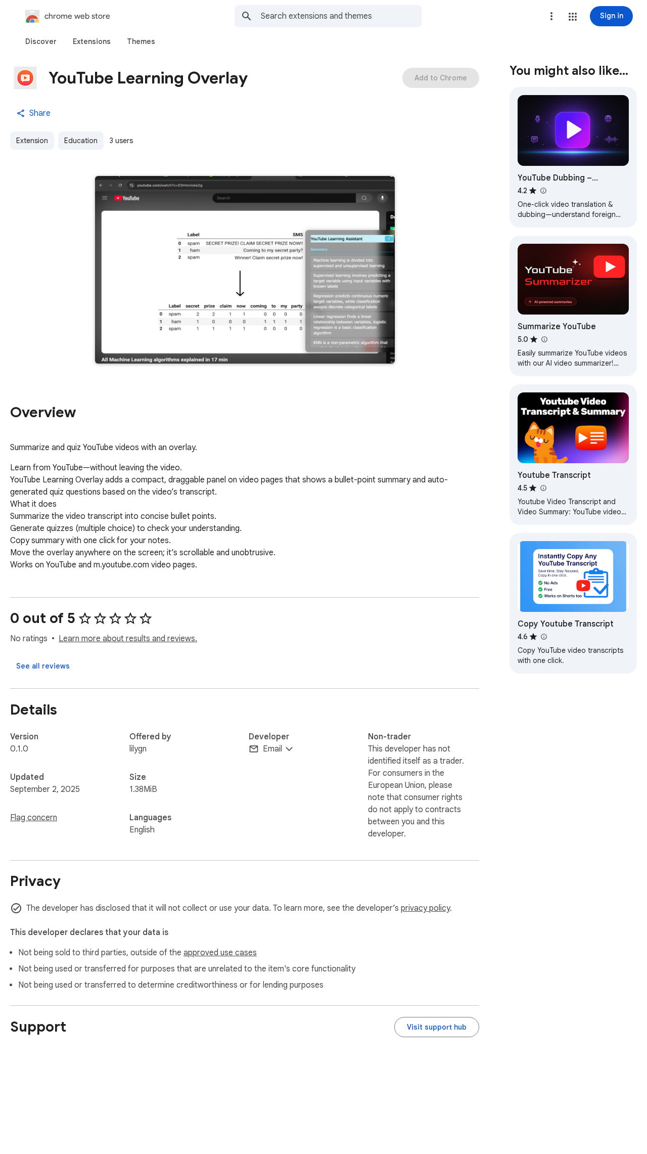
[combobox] (341, 16)
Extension (32, 140)
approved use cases (220, 953)
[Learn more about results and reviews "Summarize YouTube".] (544, 339)
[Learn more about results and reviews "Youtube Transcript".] (543, 488)
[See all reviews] (43, 666)
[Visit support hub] (436, 1027)
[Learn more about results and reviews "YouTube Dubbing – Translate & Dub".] (543, 191)
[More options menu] (551, 16)
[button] (573, 17)
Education (81, 140)
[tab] (41, 41)
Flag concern (33, 818)
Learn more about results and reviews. (128, 639)
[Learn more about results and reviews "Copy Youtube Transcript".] (543, 637)
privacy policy (425, 908)
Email (272, 749)
